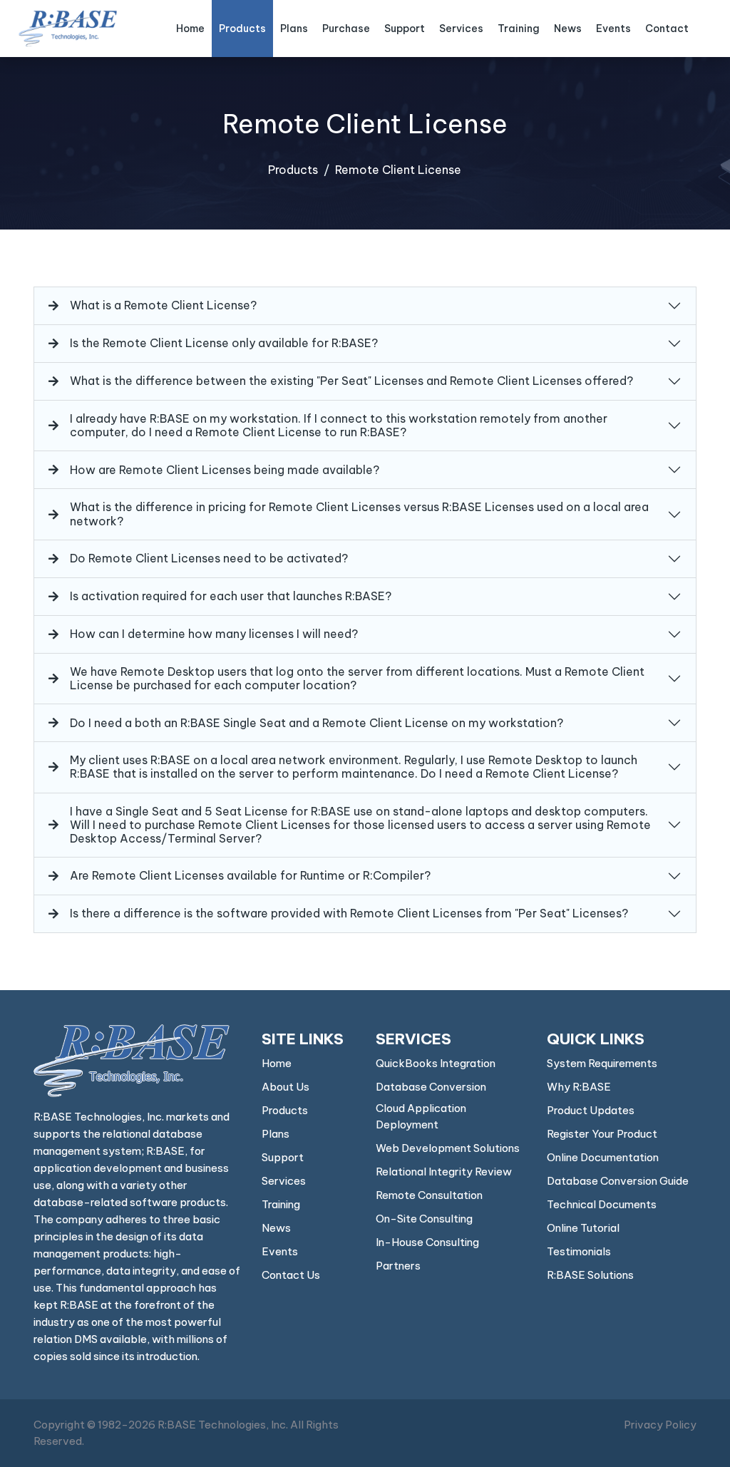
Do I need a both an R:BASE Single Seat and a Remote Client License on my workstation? (316, 723)
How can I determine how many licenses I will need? (214, 634)
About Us (285, 1086)
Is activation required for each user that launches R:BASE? (230, 596)
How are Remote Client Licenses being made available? (224, 470)
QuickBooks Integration (435, 1063)
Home (190, 28)
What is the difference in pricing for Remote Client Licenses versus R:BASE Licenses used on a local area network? (359, 513)
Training (519, 28)
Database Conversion (431, 1086)
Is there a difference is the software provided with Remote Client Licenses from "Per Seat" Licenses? (349, 913)
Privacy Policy (660, 1424)
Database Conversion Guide (618, 1181)
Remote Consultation (429, 1195)
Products (242, 28)
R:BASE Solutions (590, 1275)
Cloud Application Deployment (421, 1116)
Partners (398, 1265)
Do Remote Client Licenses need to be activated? (209, 558)
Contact (667, 28)
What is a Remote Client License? (163, 305)
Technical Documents (602, 1204)
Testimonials (579, 1251)
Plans (294, 28)
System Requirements (602, 1063)
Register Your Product (602, 1134)
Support (404, 28)
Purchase (346, 28)
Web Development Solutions (448, 1148)
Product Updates (590, 1110)
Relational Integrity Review (444, 1171)
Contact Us (291, 1275)
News (568, 28)
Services (461, 28)
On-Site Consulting (424, 1218)
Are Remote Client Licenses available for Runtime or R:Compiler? (250, 875)
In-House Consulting (427, 1242)
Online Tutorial (583, 1228)
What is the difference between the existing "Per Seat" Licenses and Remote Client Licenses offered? (351, 381)
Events (613, 28)
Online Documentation (603, 1157)
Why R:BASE (579, 1086)
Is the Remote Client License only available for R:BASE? (224, 343)
